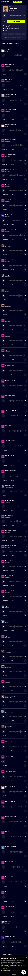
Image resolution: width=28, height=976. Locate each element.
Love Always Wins (9, 169)
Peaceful (18, 34)
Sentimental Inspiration (11, 485)
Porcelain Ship (8, 726)
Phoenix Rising (8, 184)
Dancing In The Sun (10, 590)
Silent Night (8, 666)
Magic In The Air (9, 560)
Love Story (8, 711)
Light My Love (8, 606)
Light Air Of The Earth (10, 846)
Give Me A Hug (9, 756)
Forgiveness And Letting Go (11, 545)
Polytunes (12, 10)
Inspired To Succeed (10, 681)
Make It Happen (9, 515)
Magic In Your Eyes (10, 801)
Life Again (7, 275)
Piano (5, 34)
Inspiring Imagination (10, 500)
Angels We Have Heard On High (11, 651)
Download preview (7, 37)
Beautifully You (9, 876)
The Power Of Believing (11, 229)
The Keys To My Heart (10, 109)
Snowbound (8, 921)
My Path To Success (10, 350)
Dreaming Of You (9, 335)
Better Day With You (10, 786)
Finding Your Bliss (9, 365)
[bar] (26, 2)
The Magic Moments (10, 906)
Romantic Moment (9, 64)
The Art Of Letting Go (10, 575)
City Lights (8, 320)
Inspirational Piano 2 (10, 245)
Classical (11, 34)
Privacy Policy (20, 965)
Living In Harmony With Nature (11, 816)
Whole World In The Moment (11, 771)
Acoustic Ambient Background (11, 621)
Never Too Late (9, 79)
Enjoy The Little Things (10, 139)
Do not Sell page (4, 968)
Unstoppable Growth (10, 395)
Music (10, 6)
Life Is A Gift (8, 891)
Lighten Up (8, 636)
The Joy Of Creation (10, 440)
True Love (7, 49)
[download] (25, 59)
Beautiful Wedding (9, 290)
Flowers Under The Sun (11, 741)
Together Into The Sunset (11, 259)
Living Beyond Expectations (11, 530)
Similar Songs (7, 43)
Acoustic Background (10, 199)
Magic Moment (9, 861)
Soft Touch (8, 831)
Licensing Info (18, 43)
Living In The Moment (10, 380)
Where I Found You (10, 936)
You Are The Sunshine (10, 410)
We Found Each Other (10, 124)
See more (23, 25)
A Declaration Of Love (10, 94)
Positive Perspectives (10, 470)
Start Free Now (17, 1)
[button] (14, 970)
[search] (23, 2)
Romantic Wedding (10, 696)
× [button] (26, 957)
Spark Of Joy (8, 425)
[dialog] (14, 966)
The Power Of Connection (11, 154)
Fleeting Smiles (9, 214)
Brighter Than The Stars (11, 455)
